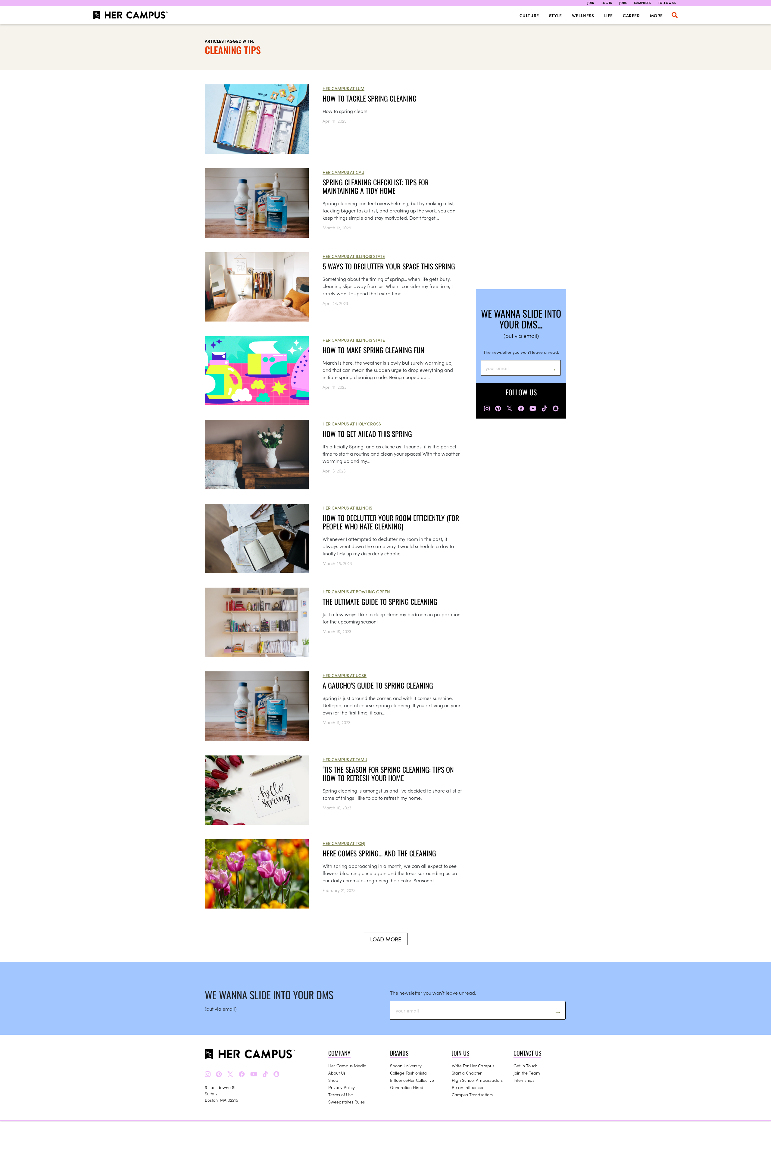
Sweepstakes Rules (346, 1102)
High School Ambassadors (477, 1080)
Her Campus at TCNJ (344, 843)
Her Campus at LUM (343, 88)
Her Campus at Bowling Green (356, 591)
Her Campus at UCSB (345, 675)
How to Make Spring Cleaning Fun (373, 349)
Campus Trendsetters (472, 1094)
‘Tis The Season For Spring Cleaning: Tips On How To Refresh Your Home (388, 773)
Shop (333, 1080)
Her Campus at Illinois (347, 507)
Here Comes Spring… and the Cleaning (379, 853)
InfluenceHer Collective (412, 1080)
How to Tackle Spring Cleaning (370, 98)
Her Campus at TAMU (345, 759)
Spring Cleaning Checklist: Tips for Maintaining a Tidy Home (376, 186)
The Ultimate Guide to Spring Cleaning (380, 601)
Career (631, 15)
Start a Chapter (467, 1073)
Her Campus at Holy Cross (352, 423)
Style (555, 15)
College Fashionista (408, 1073)
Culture (529, 15)
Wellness (583, 15)
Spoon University (406, 1066)
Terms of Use (340, 1094)
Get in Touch (525, 1066)
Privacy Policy (341, 1087)
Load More (385, 939)
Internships (523, 1080)
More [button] (656, 15)
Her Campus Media (347, 1066)
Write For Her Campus (473, 1066)
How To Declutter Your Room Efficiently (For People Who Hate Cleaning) (391, 522)
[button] (675, 15)
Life (608, 15)
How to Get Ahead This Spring (367, 433)
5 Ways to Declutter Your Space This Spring (389, 266)
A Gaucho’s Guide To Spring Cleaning (378, 685)
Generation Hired (406, 1087)
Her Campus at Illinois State (354, 256)
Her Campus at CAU (343, 172)
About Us (336, 1073)
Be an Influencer (468, 1087)
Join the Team (526, 1073)
